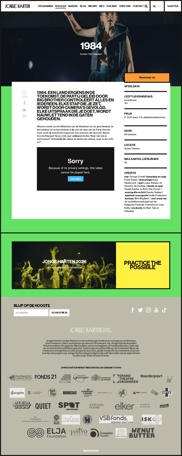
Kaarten (173, 6)
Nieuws (92, 6)
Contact (138, 6)
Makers (73, 6)
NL (154, 6)
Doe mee (112, 6)
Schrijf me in (59, 312)
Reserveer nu (147, 77)
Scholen (60, 6)
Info (101, 6)
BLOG (83, 6)
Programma (45, 6)
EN (159, 6)
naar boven (91, 450)
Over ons (124, 6)
